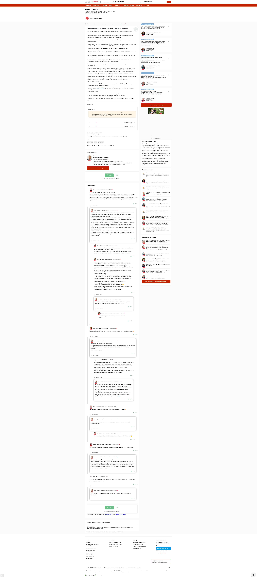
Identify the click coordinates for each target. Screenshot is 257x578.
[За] (133, 204)
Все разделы (89, 558)
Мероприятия (139, 5)
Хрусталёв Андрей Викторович (101, 157)
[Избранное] (138, 27)
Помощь (135, 540)
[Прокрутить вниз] (253, 574)
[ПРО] (91, 189)
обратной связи (163, 553)
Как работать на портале (139, 546)
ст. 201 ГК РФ (100, 88)
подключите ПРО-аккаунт (98, 528)
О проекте (88, 542)
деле (119, 396)
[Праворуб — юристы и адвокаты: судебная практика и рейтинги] (93, 2)
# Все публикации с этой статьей (120, 136)
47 (103, 145)
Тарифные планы (137, 548)
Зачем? (119, 178)
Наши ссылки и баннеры (115, 544)
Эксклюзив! (126, 5)
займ (91, 142)
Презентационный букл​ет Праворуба (92, 545)
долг (88, 142)
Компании (105, 5)
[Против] (137, 204)
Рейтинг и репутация (138, 544)
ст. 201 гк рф (100, 142)
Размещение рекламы (115, 542)
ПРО (144, 5)
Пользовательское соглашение (90, 551)
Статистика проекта (91, 548)
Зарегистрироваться (121, 514)
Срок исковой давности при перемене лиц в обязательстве (100, 136)
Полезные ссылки (161, 540)
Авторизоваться (109, 514)
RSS (170, 567)
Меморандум (89, 554)
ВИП (148, 5)
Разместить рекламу (156, 135)
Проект (88, 540)
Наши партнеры (90, 556)
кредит (95, 142)
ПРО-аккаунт (123, 112)
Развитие (111, 540)
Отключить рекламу (156, 138)
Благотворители (113, 546)
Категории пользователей (139, 542)
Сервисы (132, 5)
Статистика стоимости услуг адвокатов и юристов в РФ (163, 543)
